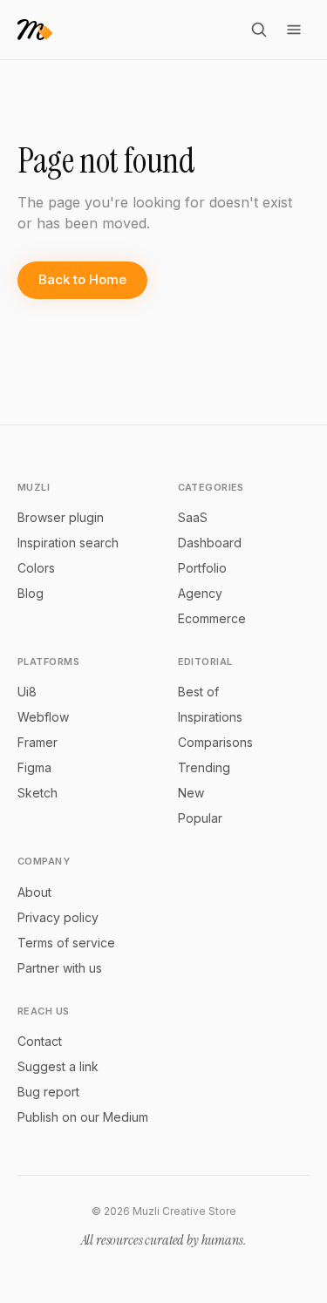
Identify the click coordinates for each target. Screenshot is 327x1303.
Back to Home (82, 279)
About (34, 892)
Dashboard (210, 542)
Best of (198, 691)
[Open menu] (294, 29)
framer (37, 742)
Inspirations (210, 716)
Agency (200, 593)
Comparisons (215, 742)
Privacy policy (58, 917)
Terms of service (66, 942)
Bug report (48, 1091)
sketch (37, 792)
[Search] (259, 29)
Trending (204, 767)
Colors (36, 567)
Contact (39, 1041)
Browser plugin (60, 517)
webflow (43, 716)
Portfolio (202, 567)
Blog (30, 593)
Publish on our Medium (82, 1117)
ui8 (27, 691)
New (191, 792)
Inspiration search (68, 542)
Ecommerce (212, 618)
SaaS (193, 517)
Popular (200, 818)
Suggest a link (58, 1066)
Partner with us (59, 967)
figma (34, 767)
